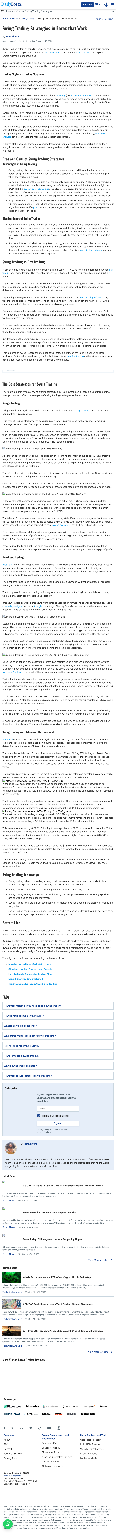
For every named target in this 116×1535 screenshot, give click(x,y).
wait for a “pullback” (13, 672)
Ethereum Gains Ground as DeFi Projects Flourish (49, 1212)
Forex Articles (12, 18)
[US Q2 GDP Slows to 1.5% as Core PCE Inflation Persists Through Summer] (11, 1182)
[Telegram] (30, 1428)
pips (35, 207)
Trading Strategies (28, 18)
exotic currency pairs (82, 95)
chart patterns (83, 52)
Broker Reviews (88, 1453)
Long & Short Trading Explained (25, 978)
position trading (75, 356)
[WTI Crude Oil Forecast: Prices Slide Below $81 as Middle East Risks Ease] (11, 1335)
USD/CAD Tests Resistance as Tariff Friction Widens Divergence (58, 1304)
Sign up (58, 1123)
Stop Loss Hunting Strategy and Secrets (30, 969)
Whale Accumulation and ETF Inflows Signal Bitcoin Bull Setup (57, 1277)
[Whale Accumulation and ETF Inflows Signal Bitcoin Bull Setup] (11, 1281)
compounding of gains (91, 297)
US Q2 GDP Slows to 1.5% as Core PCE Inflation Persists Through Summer (63, 1185)
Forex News (8, 1200)
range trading (82, 410)
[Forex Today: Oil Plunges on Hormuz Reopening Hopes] (11, 1235)
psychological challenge (90, 250)
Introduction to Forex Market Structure (29, 964)
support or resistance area (36, 189)
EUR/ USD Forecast (90, 1444)
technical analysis (54, 52)
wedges (17, 606)
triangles (39, 606)
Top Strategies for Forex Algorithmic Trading (32, 983)
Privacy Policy (11, 1458)
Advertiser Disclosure (105, 19)
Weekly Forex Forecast (92, 1449)
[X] (12, 1428)
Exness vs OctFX (51, 1447)
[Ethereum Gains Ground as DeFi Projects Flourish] (11, 1209)
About (7, 1439)
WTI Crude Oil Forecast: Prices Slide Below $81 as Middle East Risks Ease (63, 1331)
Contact (8, 1449)
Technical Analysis (12, 1292)
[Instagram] (58, 1428)
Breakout (7, 564)
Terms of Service (13, 1453)
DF (3, 19)
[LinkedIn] (21, 1428)
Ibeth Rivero (30, 1143)
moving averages (60, 525)
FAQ (6, 1444)
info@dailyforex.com (12, 1476)
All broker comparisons (54, 1466)
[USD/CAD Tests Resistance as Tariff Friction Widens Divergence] (11, 1308)
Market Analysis (88, 1458)
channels (7, 606)
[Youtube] (49, 1428)
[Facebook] (4, 1428)
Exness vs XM (49, 1443)
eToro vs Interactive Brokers (57, 1457)
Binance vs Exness (52, 1452)
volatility (60, 95)
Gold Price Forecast (90, 1439)
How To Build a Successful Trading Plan (30, 974)
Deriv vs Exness (50, 1461)
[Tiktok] (39, 1428)
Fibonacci (7, 739)
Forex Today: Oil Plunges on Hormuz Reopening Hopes (52, 1239)
